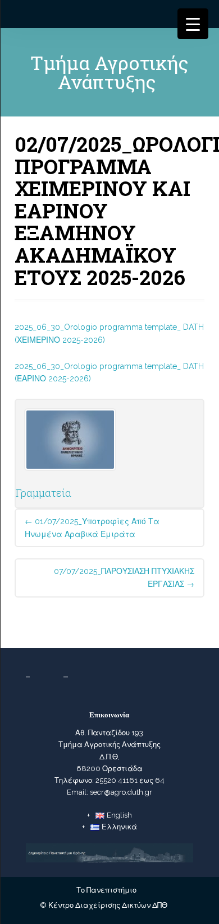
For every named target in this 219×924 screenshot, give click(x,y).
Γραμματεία (43, 493)
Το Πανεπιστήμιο (106, 890)
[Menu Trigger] (192, 23)
